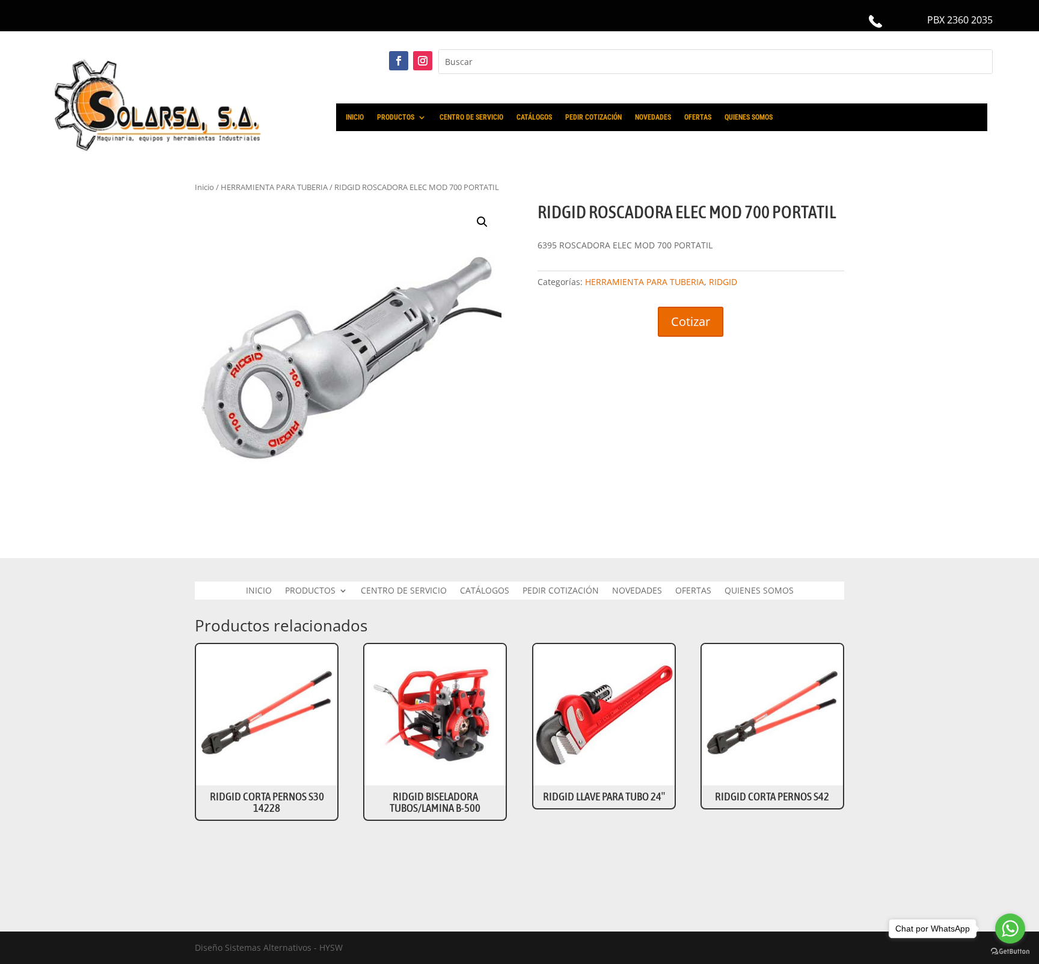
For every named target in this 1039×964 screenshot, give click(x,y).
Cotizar (690, 321)
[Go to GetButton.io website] (1010, 952)
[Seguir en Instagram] (422, 60)
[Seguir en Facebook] (398, 60)
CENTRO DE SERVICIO (471, 117)
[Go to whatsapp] (1010, 928)
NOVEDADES (653, 117)
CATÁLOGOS (534, 117)
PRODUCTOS (395, 117)
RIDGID (723, 281)
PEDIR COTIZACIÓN (593, 117)
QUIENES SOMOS (749, 117)
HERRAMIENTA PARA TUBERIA (644, 281)
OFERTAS (697, 117)
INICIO (355, 117)
